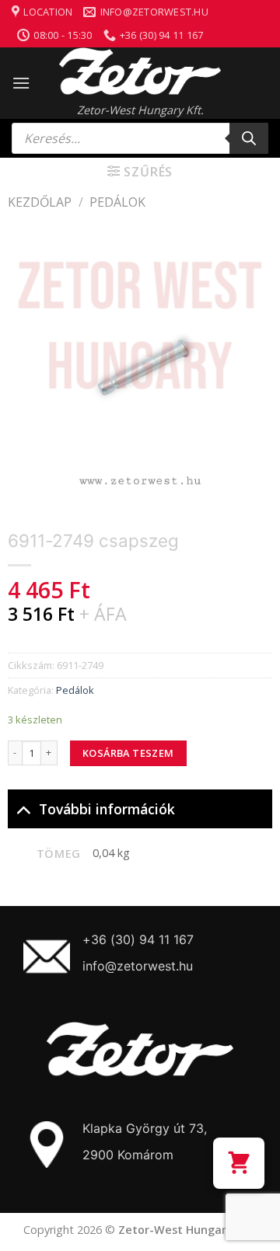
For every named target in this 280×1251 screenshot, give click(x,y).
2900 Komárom (127, 1154)
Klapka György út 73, (144, 1128)
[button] (238, 1163)
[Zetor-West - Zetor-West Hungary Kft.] (140, 71)
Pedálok (117, 202)
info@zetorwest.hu (137, 966)
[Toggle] (23, 808)
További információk (107, 809)
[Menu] (21, 83)
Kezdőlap (40, 202)
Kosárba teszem (127, 753)
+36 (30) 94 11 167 (138, 939)
